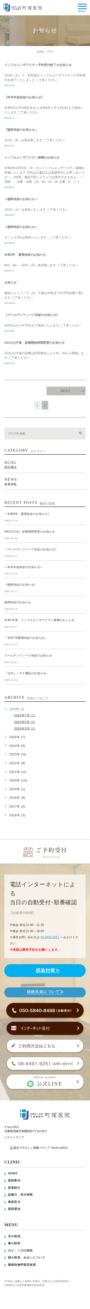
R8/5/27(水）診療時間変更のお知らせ (29, 531)
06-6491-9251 (50, 937)
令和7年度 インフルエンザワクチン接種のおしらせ (39, 620)
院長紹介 (14, 1187)
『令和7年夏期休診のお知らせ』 (26, 637)
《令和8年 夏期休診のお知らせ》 (27, 514)
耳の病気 (14, 1236)
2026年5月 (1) (24, 722)
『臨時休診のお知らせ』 (21, 129)
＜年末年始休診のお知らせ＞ (23, 567)
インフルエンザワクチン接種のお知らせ (31, 157)
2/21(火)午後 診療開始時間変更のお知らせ (34, 342)
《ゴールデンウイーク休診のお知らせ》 (31, 549)
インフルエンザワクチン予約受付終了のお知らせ (38, 65)
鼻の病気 (14, 1243)
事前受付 (14, 1201)
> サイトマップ (14, 1137)
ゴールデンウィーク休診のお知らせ (28, 655)
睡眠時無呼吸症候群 (22, 1264)
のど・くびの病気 (20, 1250)
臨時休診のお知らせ (17, 602)
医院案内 (14, 1180)
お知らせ (10, 282)
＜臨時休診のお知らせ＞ (21, 199)
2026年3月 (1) (24, 728)
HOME (40, 51)
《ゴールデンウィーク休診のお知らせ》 (31, 315)
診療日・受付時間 (20, 1194)
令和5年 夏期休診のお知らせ (25, 254)
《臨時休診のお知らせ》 (20, 584)
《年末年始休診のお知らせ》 (24, 97)
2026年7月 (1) (24, 715)
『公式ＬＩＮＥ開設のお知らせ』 (26, 673)
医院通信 (14, 1208)
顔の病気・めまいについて (26, 1257)
